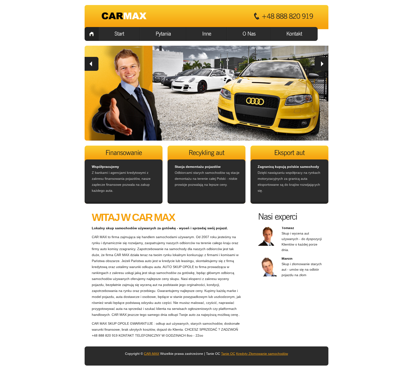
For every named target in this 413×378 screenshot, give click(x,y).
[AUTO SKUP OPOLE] (125, 16)
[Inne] (207, 34)
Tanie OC (228, 354)
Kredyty (242, 354)
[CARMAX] (91, 34)
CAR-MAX (151, 354)
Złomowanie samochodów (268, 354)
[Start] (119, 34)
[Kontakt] (295, 34)
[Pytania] (163, 34)
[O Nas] (249, 34)
